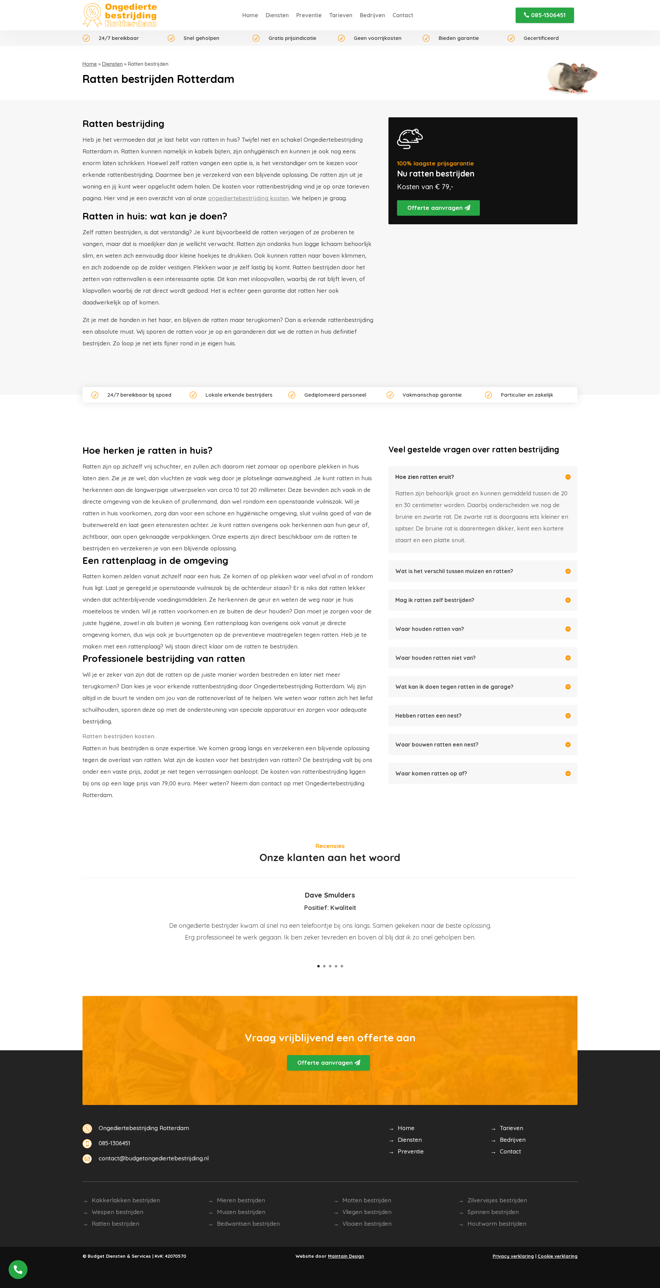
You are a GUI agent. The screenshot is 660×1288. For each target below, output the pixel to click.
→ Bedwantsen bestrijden (244, 1223)
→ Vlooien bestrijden (362, 1223)
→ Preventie (406, 1151)
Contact (403, 15)
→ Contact (506, 1151)
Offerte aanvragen (435, 207)
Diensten (277, 15)
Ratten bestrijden (115, 1223)
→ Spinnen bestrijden (488, 1211)
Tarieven (340, 15)
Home (250, 15)
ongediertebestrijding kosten (248, 198)
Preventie (309, 15)
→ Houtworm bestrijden (492, 1223)
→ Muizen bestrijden (236, 1211)
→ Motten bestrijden (362, 1200)
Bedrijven (372, 15)
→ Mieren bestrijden (236, 1200)
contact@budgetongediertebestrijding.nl (154, 1158)
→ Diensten (405, 1139)
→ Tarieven (507, 1127)
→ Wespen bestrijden (112, 1211)
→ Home (401, 1127)
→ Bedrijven (508, 1139)
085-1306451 (548, 15)
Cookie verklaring (558, 1256)
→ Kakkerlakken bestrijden (121, 1200)
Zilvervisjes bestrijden (497, 1200)
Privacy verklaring (513, 1256)
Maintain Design (346, 1256)
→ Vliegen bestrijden (362, 1211)
